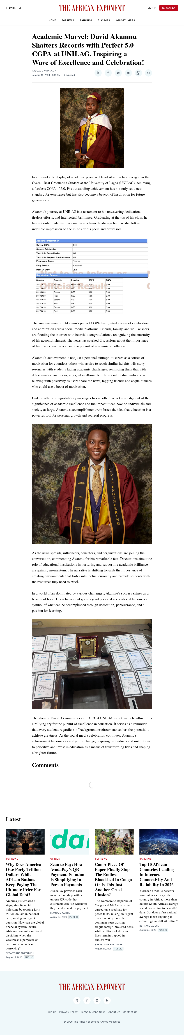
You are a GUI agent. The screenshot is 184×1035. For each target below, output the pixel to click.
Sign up (52, 1011)
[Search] (20, 7)
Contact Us (130, 1011)
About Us (114, 1011)
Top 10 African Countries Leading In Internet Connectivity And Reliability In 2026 (156, 874)
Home (52, 20)
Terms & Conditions (92, 1011)
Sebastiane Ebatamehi (20, 953)
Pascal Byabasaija (44, 70)
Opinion (55, 858)
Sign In (152, 7)
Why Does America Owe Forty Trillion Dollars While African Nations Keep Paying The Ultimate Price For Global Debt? (23, 879)
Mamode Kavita (60, 912)
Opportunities (125, 20)
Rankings (86, 20)
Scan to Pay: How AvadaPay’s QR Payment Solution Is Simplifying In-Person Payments (67, 874)
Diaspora (104, 20)
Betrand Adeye (149, 925)
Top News (68, 20)
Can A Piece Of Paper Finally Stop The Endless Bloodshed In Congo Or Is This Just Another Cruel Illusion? (113, 879)
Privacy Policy (68, 1011)
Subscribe (168, 7)
